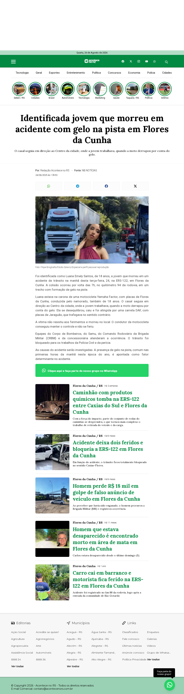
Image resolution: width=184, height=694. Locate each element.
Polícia (151, 72)
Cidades (167, 72)
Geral (39, 72)
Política (96, 72)
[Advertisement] (92, 25)
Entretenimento (76, 72)
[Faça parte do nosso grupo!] (169, 684)
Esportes (54, 72)
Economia (134, 72)
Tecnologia (22, 72)
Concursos (114, 72)
